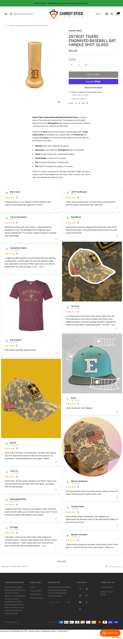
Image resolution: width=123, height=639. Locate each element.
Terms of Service (36, 598)
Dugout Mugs (75, 31)
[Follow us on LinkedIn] (80, 609)
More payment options (93, 87)
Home (7, 25)
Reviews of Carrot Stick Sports (14, 566)
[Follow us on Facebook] (80, 589)
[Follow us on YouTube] (80, 602)
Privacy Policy (35, 591)
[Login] (112, 14)
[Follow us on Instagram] (80, 595)
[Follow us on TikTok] (86, 602)
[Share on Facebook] (76, 103)
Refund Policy (35, 594)
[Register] (69, 602)
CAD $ (98, 14)
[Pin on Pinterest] (79, 103)
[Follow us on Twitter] (86, 589)
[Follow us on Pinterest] (86, 595)
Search (33, 587)
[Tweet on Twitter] (83, 103)
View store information (79, 98)
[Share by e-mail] (87, 103)
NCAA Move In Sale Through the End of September (68, 3)
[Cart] (117, 14)
